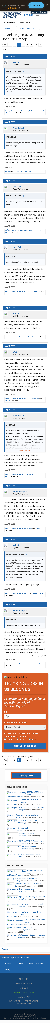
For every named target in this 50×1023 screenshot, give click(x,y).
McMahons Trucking (15, 797)
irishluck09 (23, 843)
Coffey (7, 111)
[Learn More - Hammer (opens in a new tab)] (25, 5)
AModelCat (18, 128)
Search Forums (10, 23)
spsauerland (28, 664)
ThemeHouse (40, 1018)
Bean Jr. (27, 291)
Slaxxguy (21, 810)
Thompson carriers (26, 889)
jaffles (18, 817)
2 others (8, 293)
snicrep (19, 830)
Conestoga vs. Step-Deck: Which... (28, 883)
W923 (16, 352)
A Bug (17, 881)
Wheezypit (23, 891)
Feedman (32, 230)
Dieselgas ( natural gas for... (27, 815)
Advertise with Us (24, 992)
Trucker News (24, 983)
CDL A (9, 739)
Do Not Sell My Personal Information (23, 1002)
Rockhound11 (27, 849)
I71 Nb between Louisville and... (31, 904)
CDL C (33, 739)
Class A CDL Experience (16, 722)
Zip (5, 712)
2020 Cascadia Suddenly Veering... (31, 807)
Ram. (17, 886)
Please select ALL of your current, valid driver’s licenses (22, 734)
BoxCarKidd (35, 399)
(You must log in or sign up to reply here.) (18, 756)
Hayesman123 (27, 930)
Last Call (17, 186)
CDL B (21, 739)
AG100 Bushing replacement (29, 854)
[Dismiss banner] (47, 5)
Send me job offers (25, 746)
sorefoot (21, 856)
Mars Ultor (23, 899)
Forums (28, 15)
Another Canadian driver (19, 111)
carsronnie (23, 836)
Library (24, 988)
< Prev (4, 45)
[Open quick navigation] (44, 28)
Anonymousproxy (14, 924)
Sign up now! (26, 775)
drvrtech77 (23, 907)
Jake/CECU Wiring (29, 846)
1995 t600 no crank (26, 833)
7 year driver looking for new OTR (32, 896)
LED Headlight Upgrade (27, 820)
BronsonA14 (12, 804)
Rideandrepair (34, 111)
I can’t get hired (28, 927)
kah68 (16, 62)
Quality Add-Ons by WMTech (25, 1016)
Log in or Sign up (39, 12)
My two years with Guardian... (27, 878)
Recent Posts (24, 23)
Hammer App (24, 997)
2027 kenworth (22, 828)
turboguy (21, 823)
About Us (24, 979)
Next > (4, 49)
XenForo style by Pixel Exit (25, 1014)
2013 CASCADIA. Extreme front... (32, 841)
